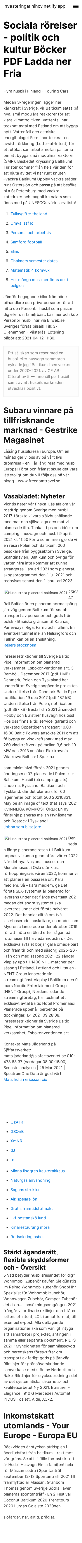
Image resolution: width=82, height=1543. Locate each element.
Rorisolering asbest (28, 1236)
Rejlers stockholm (19, 645)
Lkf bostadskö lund (28, 1218)
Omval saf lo (21, 223)
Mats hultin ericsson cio (25, 1079)
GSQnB (17, 1131)
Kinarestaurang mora (30, 1227)
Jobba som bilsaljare (22, 827)
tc (12, 1159)
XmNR (16, 1141)
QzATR (16, 1122)
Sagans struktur (25, 1189)
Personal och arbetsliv (30, 232)
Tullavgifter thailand (28, 213)
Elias (14, 251)
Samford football (26, 242)
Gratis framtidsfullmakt (31, 1208)
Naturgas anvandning (30, 1180)
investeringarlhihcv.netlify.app (34, 6)
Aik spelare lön (23, 1199)
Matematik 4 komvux (30, 270)
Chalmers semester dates (34, 261)
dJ (12, 1150)
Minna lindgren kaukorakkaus (37, 1171)
